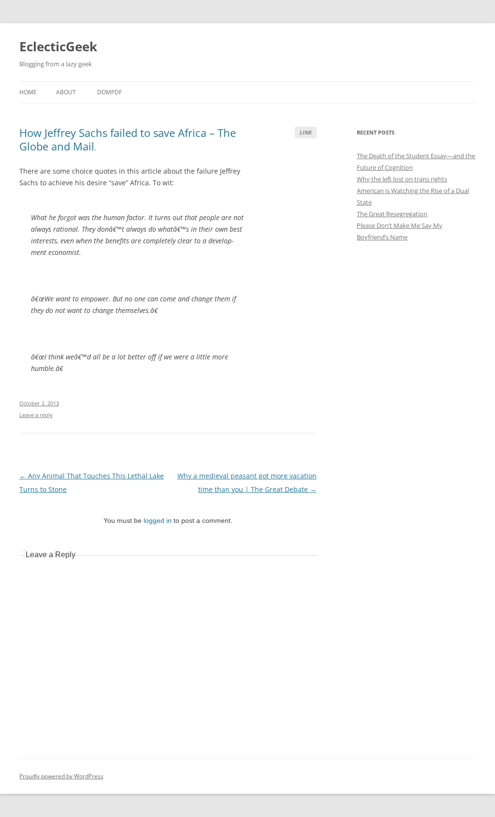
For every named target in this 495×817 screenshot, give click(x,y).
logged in (158, 520)
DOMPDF (109, 92)
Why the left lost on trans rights (402, 179)
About (66, 92)
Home (28, 92)
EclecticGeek (58, 46)
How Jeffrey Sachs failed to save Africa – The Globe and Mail (127, 139)
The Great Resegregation (392, 213)
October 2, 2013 (39, 403)
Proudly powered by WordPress (61, 776)
